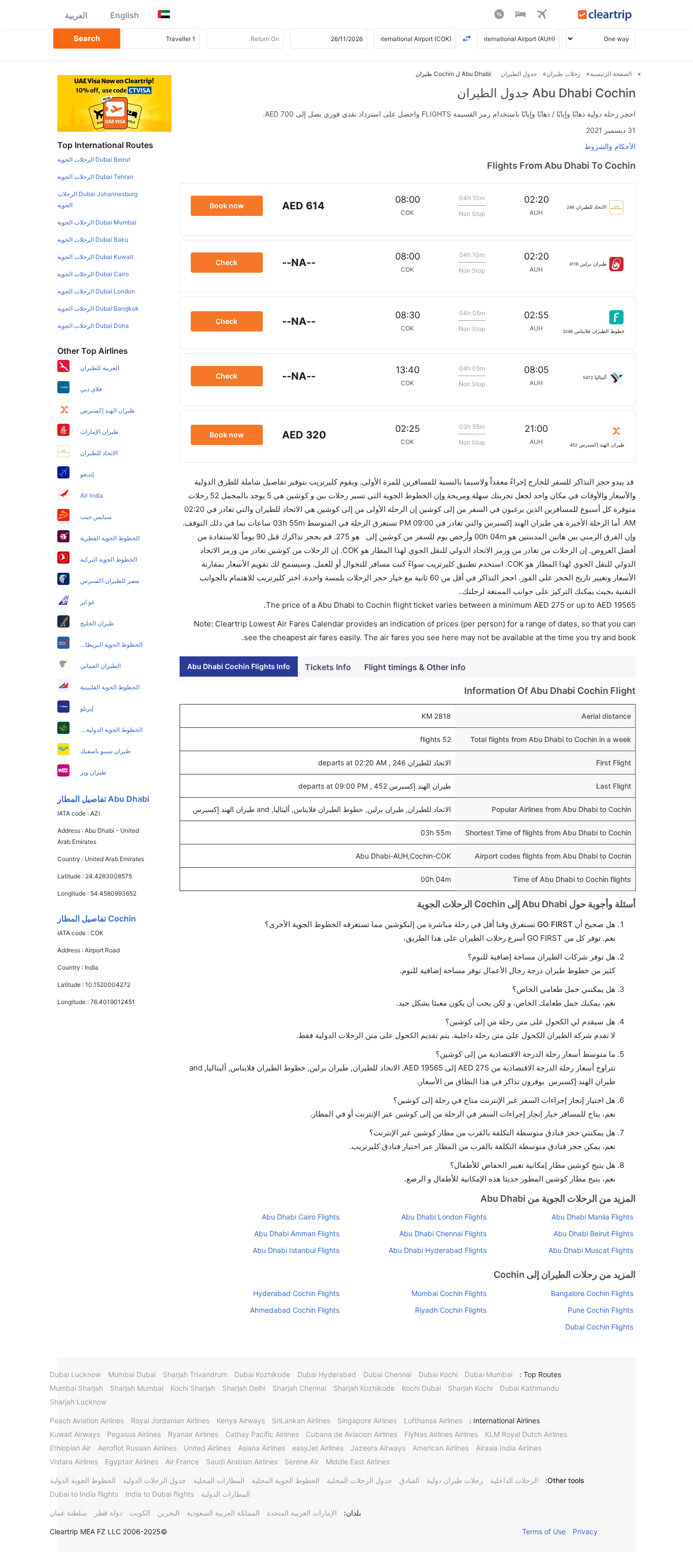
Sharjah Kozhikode (364, 1388)
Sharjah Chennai (299, 1388)
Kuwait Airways (75, 1434)
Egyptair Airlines (131, 1461)
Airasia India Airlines (508, 1448)
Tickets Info (328, 667)
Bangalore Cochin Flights (592, 1293)
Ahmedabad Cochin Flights (294, 1310)
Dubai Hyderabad (326, 1374)
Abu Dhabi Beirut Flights (593, 1233)
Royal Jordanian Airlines (170, 1420)
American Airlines (440, 1448)
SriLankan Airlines (301, 1420)
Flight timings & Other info (415, 667)
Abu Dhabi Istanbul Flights (296, 1250)
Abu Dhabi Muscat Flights (590, 1250)
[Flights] (542, 15)
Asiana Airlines (261, 1448)
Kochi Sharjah (192, 1388)
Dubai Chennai (387, 1374)
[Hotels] (520, 15)
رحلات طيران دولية (455, 1480)
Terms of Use (544, 1531)
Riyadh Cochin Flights (450, 1310)
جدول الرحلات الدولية (154, 1480)
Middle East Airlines (358, 1461)
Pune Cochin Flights (600, 1310)
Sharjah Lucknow (78, 1401)
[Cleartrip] (605, 16)
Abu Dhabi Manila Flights (592, 1216)
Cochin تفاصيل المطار (96, 918)
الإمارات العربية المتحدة (302, 1512)
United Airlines (207, 1448)
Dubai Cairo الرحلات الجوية (93, 274)
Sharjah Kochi (470, 1388)
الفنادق (409, 1480)
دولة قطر (108, 1512)
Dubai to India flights (84, 1494)
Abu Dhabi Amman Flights (296, 1233)
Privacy (585, 1531)
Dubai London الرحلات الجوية (96, 291)
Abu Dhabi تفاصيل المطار (103, 799)
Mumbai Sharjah (76, 1388)
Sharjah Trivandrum (195, 1374)
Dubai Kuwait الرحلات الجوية (95, 257)
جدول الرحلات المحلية (359, 1480)
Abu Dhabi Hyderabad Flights (437, 1250)
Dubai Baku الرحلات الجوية (92, 239)
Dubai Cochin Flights (599, 1326)
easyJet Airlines (317, 1448)
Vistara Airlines (74, 1461)
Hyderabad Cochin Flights (296, 1293)
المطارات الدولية (225, 1494)
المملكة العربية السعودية (223, 1512)
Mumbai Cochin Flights (448, 1293)
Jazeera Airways (378, 1448)
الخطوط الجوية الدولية (83, 1480)
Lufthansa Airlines (433, 1420)
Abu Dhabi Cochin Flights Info (238, 666)
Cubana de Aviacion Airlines (351, 1434)
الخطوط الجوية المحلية (286, 1480)
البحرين (168, 1512)
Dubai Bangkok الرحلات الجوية (98, 308)
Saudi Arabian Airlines (242, 1461)
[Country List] (164, 14)
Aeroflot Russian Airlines (137, 1448)
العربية (76, 15)
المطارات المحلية (219, 1480)
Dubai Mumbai (488, 1374)
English (124, 15)
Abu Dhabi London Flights (443, 1216)
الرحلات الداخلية (514, 1480)
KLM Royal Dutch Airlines (526, 1434)
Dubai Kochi (438, 1374)
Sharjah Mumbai (136, 1388)
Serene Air (302, 1461)
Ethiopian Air (70, 1448)
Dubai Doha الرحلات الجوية (93, 325)
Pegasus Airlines (134, 1434)
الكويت (139, 1512)
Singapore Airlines (367, 1420)
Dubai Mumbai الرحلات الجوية (96, 222)
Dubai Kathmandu (529, 1388)
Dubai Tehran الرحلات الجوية (95, 176)
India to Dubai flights (159, 1494)
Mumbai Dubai (132, 1374)
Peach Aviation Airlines (87, 1420)
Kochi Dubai (421, 1388)
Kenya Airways (241, 1420)
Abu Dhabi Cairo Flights (300, 1216)
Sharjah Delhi (243, 1388)
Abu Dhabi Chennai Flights (442, 1233)
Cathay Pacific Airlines (262, 1434)
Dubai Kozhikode (262, 1374)
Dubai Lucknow (75, 1374)
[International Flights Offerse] (499, 15)
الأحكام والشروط (610, 146)
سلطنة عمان (68, 1512)
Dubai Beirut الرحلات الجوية (93, 159)
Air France (182, 1461)
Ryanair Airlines (193, 1434)
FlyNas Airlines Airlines (441, 1434)
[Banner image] (114, 103)
